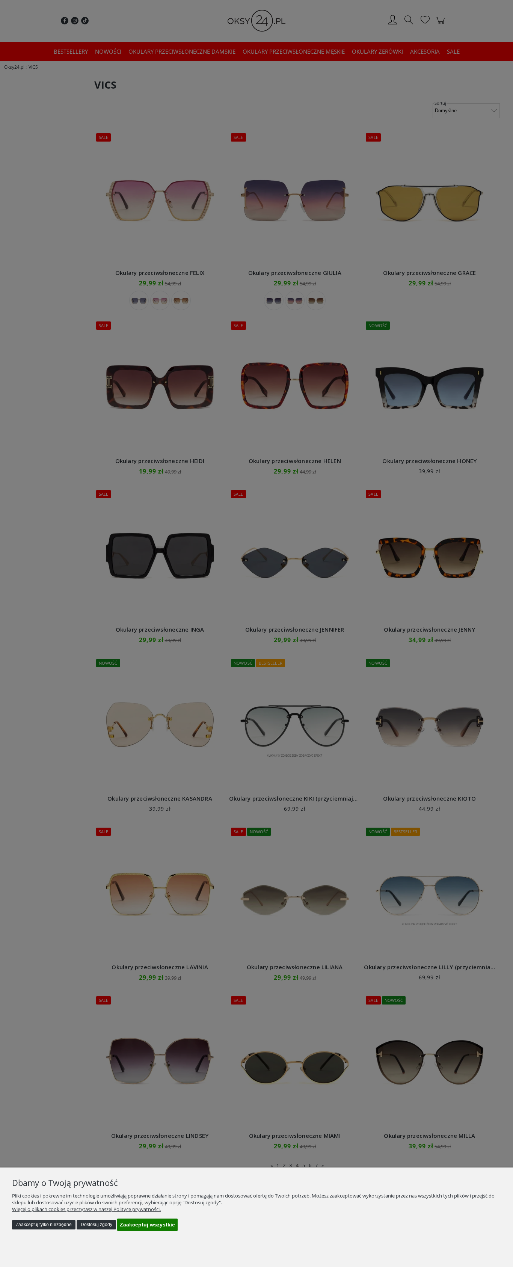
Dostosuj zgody (96, 1224)
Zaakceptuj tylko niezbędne (44, 1224)
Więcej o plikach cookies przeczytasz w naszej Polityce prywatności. (86, 1209)
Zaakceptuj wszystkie (147, 1225)
